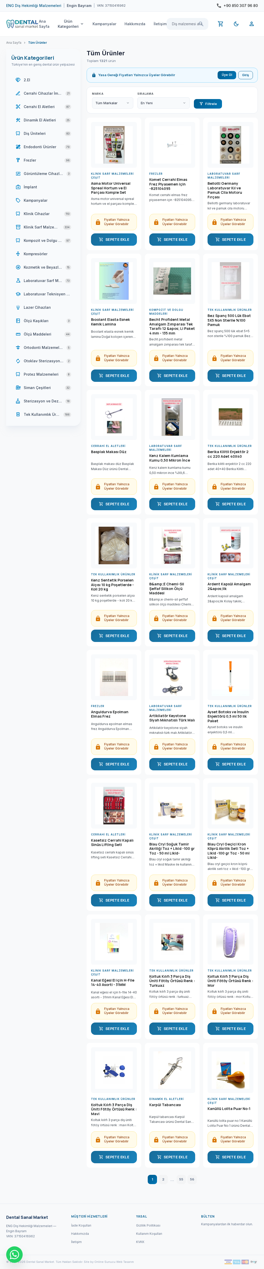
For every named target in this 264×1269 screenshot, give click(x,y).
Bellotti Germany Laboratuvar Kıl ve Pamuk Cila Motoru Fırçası (225, 190)
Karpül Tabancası (165, 1105)
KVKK (140, 1242)
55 (181, 1179)
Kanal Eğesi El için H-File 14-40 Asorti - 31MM (112, 982)
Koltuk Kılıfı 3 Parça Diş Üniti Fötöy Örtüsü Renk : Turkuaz (172, 981)
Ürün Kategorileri (71, 24)
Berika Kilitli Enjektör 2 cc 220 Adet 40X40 (228, 454)
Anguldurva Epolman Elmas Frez (109, 714)
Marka (97, 93)
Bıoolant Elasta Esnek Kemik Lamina (110, 322)
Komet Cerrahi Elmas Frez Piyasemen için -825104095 (168, 184)
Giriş (245, 75)
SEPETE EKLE (114, 239)
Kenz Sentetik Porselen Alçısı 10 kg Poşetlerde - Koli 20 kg (112, 585)
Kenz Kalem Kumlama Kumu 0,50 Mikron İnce (169, 458)
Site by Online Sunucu (100, 1262)
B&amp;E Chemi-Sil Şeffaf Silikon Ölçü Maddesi (166, 588)
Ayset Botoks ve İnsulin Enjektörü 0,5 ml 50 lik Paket (228, 716)
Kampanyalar (104, 24)
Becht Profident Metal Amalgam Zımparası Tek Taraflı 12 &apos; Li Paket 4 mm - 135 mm (172, 326)
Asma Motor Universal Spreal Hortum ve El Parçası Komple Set (110, 188)
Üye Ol (227, 75)
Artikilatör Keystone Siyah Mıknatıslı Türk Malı (172, 718)
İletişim (160, 24)
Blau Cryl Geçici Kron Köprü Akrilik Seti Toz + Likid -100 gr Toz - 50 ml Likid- (229, 851)
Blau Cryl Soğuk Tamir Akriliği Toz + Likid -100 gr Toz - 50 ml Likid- (172, 849)
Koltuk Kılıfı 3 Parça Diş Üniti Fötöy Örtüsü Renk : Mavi (114, 1109)
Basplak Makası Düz (109, 452)
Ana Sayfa (44, 24)
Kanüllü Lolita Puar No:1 (229, 1108)
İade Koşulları (81, 1225)
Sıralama (145, 93)
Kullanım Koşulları (149, 1234)
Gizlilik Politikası (148, 1225)
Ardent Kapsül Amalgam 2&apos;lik (229, 586)
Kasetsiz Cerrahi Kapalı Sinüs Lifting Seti (112, 842)
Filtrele (208, 104)
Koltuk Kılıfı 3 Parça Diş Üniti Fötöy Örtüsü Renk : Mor (230, 981)
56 (192, 1179)
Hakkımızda (135, 24)
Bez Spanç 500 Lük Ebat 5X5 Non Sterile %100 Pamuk (229, 320)
